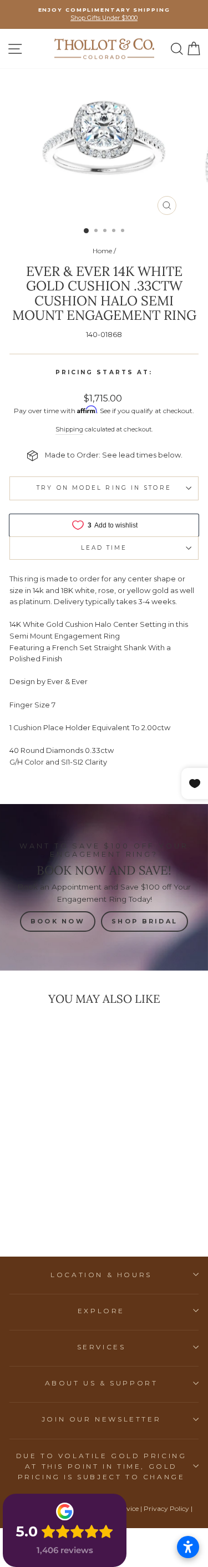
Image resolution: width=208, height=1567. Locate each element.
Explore (101, 1311)
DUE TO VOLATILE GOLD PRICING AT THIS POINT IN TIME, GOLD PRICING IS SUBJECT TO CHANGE (101, 1466)
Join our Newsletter (101, 1419)
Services (101, 1347)
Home (102, 251)
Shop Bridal (144, 921)
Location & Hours (101, 1274)
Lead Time (104, 547)
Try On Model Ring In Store (104, 487)
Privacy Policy (166, 1508)
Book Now (58, 921)
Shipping (69, 429)
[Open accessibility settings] (188, 1547)
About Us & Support (101, 1383)
